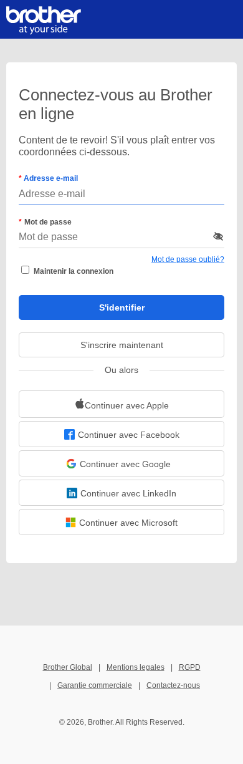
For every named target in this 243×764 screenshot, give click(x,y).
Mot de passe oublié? (187, 259)
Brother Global (67, 667)
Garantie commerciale (94, 685)
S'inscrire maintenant (121, 345)
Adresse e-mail (50, 178)
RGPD (190, 667)
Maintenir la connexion (73, 271)
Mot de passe (48, 222)
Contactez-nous (173, 685)
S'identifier (122, 307)
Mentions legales (135, 667)
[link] (121, 404)
